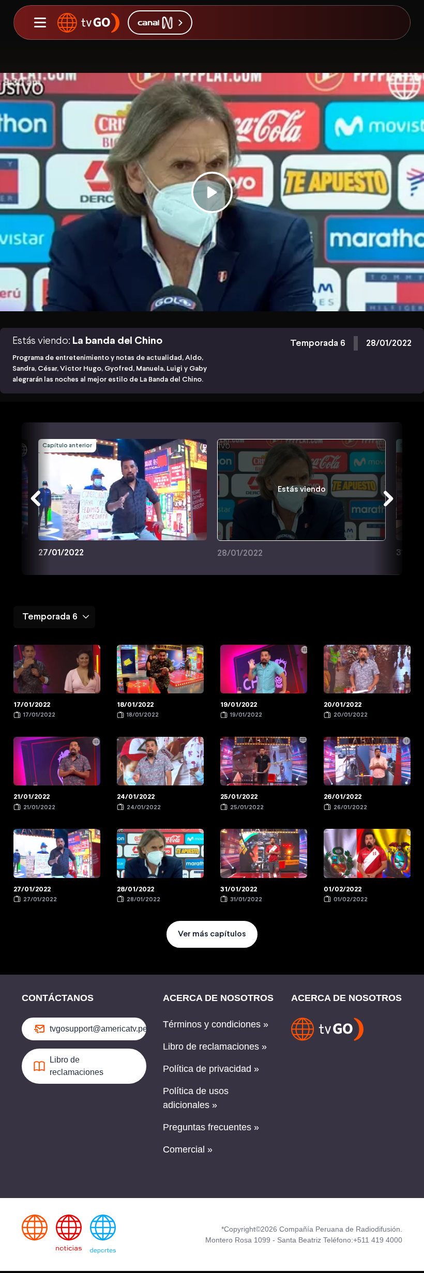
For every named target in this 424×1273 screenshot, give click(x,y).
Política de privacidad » (211, 1069)
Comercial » (188, 1149)
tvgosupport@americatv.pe (98, 1028)
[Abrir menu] (40, 22)
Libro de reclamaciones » (215, 1046)
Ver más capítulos (212, 934)
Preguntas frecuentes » (211, 1127)
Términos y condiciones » (215, 1024)
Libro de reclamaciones (76, 1066)
